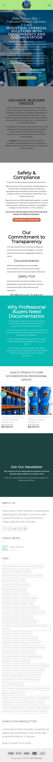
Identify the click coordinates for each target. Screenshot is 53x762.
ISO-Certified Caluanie (13, 684)
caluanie (38, 576)
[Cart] (49, 5)
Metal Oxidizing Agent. (39, 698)
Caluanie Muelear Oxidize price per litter (21, 643)
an (27, 42)
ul (19, 118)
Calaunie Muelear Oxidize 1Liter (17, 576)
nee (18, 56)
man (22, 693)
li (40, 61)
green (6, 675)
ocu (37, 58)
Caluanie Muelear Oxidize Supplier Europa (22, 656)
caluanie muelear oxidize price (17, 633)
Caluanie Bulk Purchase (13, 580)
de (15, 53)
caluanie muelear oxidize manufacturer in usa (24, 612)
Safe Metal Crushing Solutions (16, 702)
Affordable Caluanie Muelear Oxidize (19, 566)
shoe (35, 702)
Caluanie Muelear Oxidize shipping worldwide (24, 647)
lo (19, 42)
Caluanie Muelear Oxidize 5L (16, 594)
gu (27, 49)
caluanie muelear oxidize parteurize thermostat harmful (25, 627)
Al (18, 141)
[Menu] (4, 4)
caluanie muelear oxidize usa (16, 661)
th (22, 53)
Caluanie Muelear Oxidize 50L (36, 420)
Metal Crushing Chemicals (14, 698)
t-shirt (5, 707)
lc (11, 42)
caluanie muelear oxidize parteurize (19, 621)
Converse (7, 670)
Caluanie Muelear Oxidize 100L (9, 420)
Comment (13, 550)
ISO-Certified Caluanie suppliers (17, 688)
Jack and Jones (41, 688)
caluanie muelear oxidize (14, 589)
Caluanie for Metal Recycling (16, 585)
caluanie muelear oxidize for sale (18, 603)
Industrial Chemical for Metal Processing (21, 679)
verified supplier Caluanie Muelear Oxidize (30, 707)
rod (31, 108)
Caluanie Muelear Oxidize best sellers (20, 599)
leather (13, 693)
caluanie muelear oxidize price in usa (20, 638)
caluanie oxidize (40, 666)
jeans (5, 693)
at (20, 132)
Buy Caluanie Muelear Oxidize (16, 571)
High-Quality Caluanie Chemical (25, 675)
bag (41, 566)
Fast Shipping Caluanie (33, 670)
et (36, 129)
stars (42, 702)
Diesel (17, 670)
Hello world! (16, 547)
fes (11, 127)
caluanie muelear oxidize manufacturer (21, 608)
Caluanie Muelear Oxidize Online (18, 617)
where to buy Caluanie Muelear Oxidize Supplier (25, 711)
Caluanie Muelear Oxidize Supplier (18, 652)
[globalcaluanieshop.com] (26, 5)
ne (29, 53)
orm (17, 44)
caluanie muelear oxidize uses (17, 666)
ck (38, 132)
